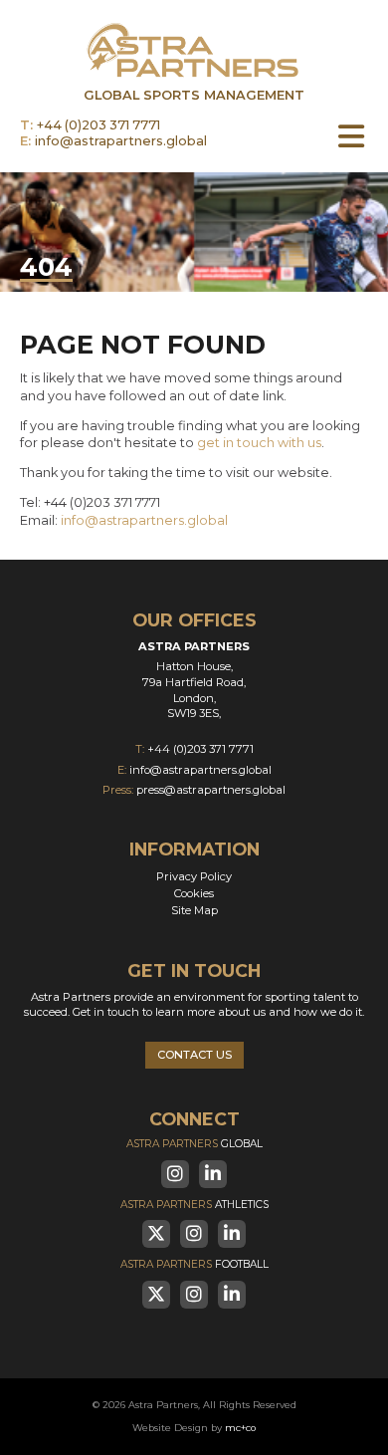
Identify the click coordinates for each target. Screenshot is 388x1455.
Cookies (194, 893)
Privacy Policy (194, 876)
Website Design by (194, 1427)
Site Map (194, 910)
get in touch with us (259, 442)
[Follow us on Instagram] (175, 1174)
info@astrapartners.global (121, 141)
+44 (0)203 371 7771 (98, 126)
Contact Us (194, 1055)
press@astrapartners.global (211, 790)
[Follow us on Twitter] (156, 1234)
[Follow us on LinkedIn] (213, 1174)
